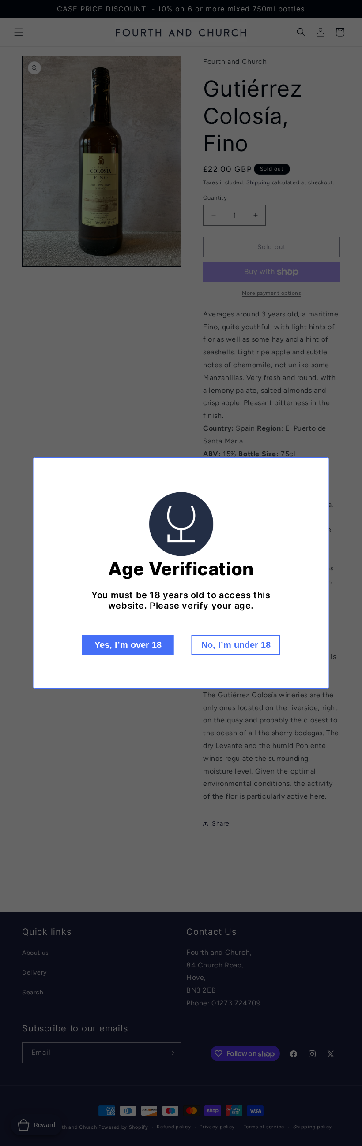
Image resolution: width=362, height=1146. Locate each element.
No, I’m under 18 (236, 645)
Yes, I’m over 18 (128, 645)
